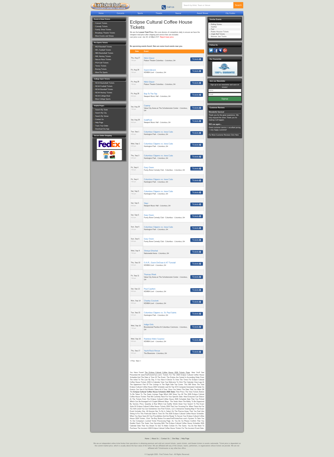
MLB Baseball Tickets (103, 47)
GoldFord (148, 120)
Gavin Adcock (150, 70)
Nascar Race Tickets (103, 59)
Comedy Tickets (101, 26)
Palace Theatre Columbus (153, 60)
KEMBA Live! (149, 72)
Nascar (178, 13)
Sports (140, 13)
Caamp (147, 105)
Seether (214, 27)
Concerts (120, 13)
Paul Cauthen (149, 289)
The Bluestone (149, 353)
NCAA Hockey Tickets (103, 93)
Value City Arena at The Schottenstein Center (161, 108)
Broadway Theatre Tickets (105, 33)
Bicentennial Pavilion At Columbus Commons (161, 327)
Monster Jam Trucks (219, 36)
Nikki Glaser (149, 58)
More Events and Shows (104, 36)
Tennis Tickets (100, 66)
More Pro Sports (101, 72)
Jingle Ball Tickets (218, 34)
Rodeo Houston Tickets (220, 32)
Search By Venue (101, 116)
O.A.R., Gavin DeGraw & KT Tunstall (159, 262)
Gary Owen (149, 167)
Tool (212, 29)
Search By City (101, 113)
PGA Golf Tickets (102, 63)
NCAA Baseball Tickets (104, 89)
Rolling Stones (216, 24)
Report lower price (167, 37)
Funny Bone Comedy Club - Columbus (158, 170)
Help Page (99, 122)
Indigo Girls (149, 324)
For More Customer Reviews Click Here (224, 135)
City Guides (230, 13)
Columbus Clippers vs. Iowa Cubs (158, 132)
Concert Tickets (101, 23)
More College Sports (103, 99)
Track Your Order (101, 126)
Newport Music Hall (151, 96)
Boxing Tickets (101, 69)
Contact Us (99, 119)
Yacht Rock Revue (152, 351)
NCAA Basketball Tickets (104, 83)
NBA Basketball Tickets (104, 53)
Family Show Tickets (103, 30)
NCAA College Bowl (102, 96)
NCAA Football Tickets (103, 86)
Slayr (146, 203)
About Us (155, 439)
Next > (138, 361)
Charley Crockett (151, 301)
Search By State (101, 110)
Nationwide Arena (150, 253)
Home (101, 13)
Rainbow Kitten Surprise (154, 339)
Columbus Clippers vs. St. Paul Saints (160, 312)
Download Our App (102, 129)
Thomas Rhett (150, 274)
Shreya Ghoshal (151, 251)
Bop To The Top (150, 94)
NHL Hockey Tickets (103, 56)
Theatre (159, 13)
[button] (109, 19)
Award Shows (202, 13)
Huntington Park (150, 134)
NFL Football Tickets (103, 50)
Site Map (175, 439)
